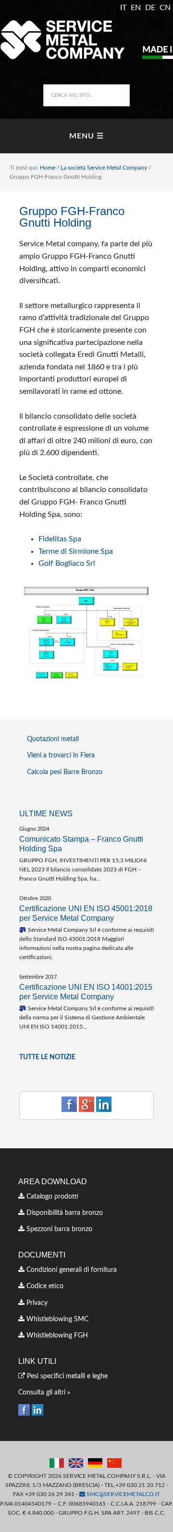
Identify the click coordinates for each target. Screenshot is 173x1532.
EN (136, 7)
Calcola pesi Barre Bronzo (64, 772)
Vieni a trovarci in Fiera (61, 755)
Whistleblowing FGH (56, 1335)
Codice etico (44, 1286)
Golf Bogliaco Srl (66, 563)
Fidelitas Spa (59, 539)
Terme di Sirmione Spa (75, 551)
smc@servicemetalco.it (122, 1494)
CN (165, 7)
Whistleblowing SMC (56, 1319)
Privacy (36, 1303)
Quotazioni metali (53, 739)
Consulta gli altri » (44, 1392)
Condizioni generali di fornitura (71, 1270)
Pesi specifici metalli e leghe (66, 1376)
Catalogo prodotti (51, 1196)
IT (123, 7)
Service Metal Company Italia (86, 39)
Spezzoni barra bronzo (58, 1229)
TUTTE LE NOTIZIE (47, 1057)
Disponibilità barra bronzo (64, 1213)
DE (150, 7)
